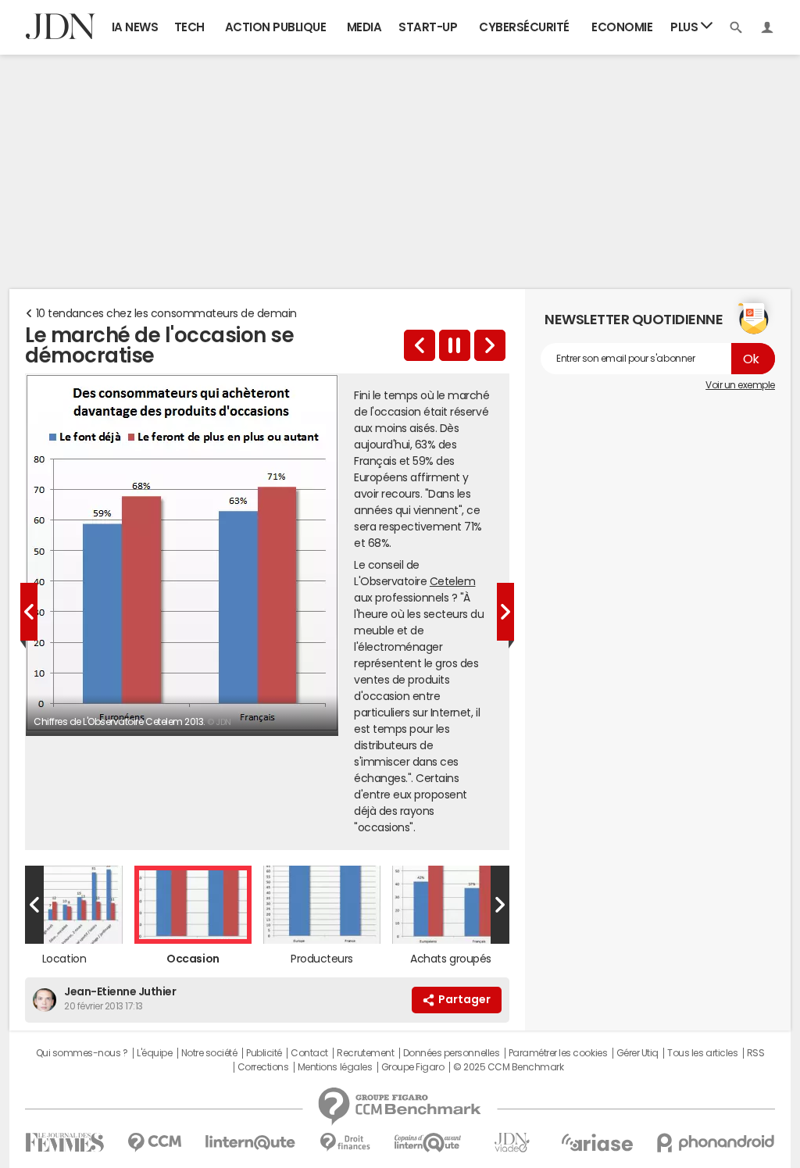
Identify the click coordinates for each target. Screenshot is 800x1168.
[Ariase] (597, 1142)
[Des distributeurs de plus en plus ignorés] (489, 345)
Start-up (427, 27)
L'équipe (154, 1053)
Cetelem (453, 581)
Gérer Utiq (637, 1053)
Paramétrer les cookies (558, 1053)
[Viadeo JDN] (512, 1142)
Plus (685, 27)
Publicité (264, 1053)
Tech (189, 27)
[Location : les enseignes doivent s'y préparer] (419, 345)
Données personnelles (451, 1053)
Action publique (276, 27)
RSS (756, 1053)
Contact (309, 1053)
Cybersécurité (524, 27)
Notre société (209, 1053)
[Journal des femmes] (64, 1142)
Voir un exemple (740, 385)
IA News (135, 27)
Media (364, 27)
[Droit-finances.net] (345, 1142)
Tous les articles (702, 1053)
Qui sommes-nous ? (82, 1053)
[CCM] (154, 1142)
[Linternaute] (250, 1142)
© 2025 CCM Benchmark (508, 1067)
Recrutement (365, 1053)
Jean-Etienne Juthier (120, 991)
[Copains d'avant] (428, 1142)
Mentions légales (335, 1067)
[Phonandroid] (716, 1142)
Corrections (263, 1067)
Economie (621, 27)
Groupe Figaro (413, 1067)
